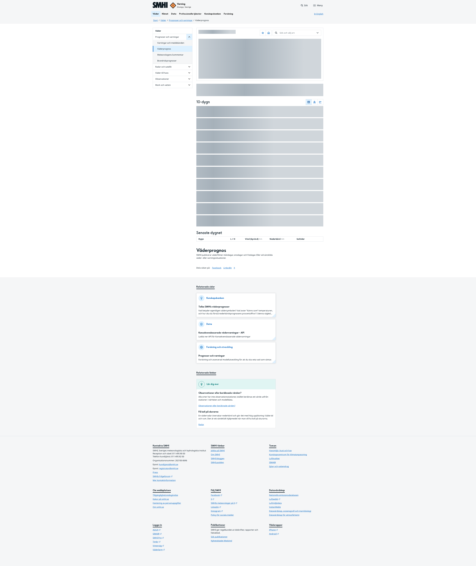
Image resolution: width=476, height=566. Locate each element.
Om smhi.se (158, 507)
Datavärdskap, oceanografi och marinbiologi (290, 511)
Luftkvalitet (274, 458)
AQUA (169, 529)
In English (318, 14)
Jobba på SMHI (218, 450)
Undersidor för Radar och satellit (189, 67)
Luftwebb (287, 499)
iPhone (285, 529)
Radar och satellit (163, 66)
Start (155, 20)
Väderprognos (164, 48)
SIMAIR (272, 462)
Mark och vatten (163, 85)
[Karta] (314, 102)
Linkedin (228, 507)
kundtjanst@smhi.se (168, 464)
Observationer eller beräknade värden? (216, 405)
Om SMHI (215, 454)
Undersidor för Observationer (189, 79)
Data (173, 13)
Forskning (228, 13)
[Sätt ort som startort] (269, 33)
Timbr (169, 541)
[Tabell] (309, 102)
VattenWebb (275, 507)
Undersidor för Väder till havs (189, 73)
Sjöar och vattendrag (279, 466)
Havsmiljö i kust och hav (280, 450)
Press (155, 472)
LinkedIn (227, 267)
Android (286, 533)
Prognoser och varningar (181, 20)
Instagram (229, 511)
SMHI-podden (217, 462)
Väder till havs (161, 72)
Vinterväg (170, 545)
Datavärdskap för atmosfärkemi (284, 515)
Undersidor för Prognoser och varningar (189, 37)
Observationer (162, 79)
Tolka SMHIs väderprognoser (213, 306)
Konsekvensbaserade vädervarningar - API (221, 332)
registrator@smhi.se (168, 468)
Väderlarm (171, 549)
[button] (304, 5)
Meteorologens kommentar (170, 54)
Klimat (165, 13)
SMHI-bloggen (217, 458)
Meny (320, 5)
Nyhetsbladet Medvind (221, 540)
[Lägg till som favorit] (263, 33)
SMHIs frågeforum (175, 476)
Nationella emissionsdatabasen (283, 495)
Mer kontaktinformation (164, 480)
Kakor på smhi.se (161, 499)
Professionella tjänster (190, 13)
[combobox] (297, 33)
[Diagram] (320, 102)
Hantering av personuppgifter (167, 503)
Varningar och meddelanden (170, 42)
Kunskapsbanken (212, 13)
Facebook (217, 267)
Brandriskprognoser (167, 60)
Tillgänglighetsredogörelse (165, 495)
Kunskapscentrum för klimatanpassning (288, 454)
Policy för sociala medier (222, 515)
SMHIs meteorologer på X (236, 503)
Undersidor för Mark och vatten (189, 85)
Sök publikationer (219, 536)
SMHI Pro (170, 537)
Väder (156, 13)
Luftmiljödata (275, 503)
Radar (201, 424)
